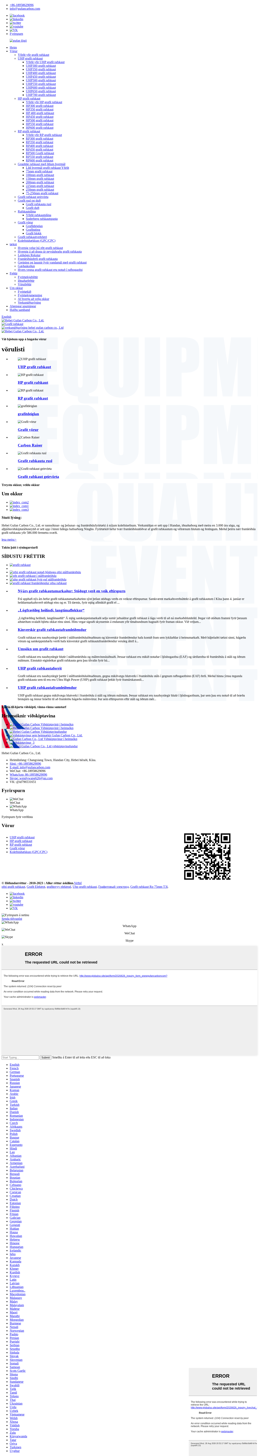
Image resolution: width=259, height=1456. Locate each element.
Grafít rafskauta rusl (38, 204)
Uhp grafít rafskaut (85, 886)
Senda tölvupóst (12, 918)
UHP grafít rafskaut (30, 58)
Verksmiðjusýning (29, 302)
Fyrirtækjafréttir (28, 277)
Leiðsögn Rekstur (29, 255)
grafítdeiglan (28, 414)
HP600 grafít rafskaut (39, 127)
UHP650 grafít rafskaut (41, 91)
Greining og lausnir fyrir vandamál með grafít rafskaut (52, 262)
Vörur (13, 51)
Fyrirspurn (16, 33)
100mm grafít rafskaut (40, 175)
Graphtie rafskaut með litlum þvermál (41, 164)
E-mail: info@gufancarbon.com (30, 767)
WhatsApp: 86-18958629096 (28, 774)
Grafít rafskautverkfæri (32, 237)
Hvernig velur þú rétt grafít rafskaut (40, 248)
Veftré (78, 883)
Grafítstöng (33, 229)
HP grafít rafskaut (29, 98)
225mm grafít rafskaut (40, 186)
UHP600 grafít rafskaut (41, 87)
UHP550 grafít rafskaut (41, 84)
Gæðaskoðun (26, 266)
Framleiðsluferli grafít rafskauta (38, 259)
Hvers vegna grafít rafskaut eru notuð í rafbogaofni (50, 269)
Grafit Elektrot (36, 886)
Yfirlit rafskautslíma (38, 215)
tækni (13, 244)
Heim (13, 47)
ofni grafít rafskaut (13, 886)
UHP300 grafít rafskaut (41, 65)
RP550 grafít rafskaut (39, 156)
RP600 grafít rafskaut (39, 160)
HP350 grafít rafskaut (39, 109)
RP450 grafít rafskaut (39, 149)
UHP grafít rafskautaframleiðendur (47, 687)
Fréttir (13, 273)
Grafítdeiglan (34, 226)
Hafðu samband (20, 310)
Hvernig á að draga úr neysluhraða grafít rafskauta (50, 251)
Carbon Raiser (30, 445)
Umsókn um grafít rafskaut (40, 649)
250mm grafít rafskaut (40, 189)
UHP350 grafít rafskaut (41, 69)
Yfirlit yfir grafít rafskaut (33, 54)
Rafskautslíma (27, 211)
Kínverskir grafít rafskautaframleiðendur (52, 629)
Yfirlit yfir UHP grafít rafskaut (45, 62)
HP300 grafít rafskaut (39, 105)
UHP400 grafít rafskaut (41, 73)
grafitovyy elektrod (59, 886)
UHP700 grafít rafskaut (41, 95)
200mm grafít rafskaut (40, 182)
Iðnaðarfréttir (26, 280)
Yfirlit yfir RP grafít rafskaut (44, 135)
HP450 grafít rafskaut (39, 116)
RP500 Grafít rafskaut (40, 153)
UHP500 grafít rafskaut (41, 80)
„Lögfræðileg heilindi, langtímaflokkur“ (51, 610)
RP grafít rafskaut (29, 131)
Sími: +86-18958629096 (25, 763)
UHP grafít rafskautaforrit (40, 668)
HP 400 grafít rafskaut (40, 113)
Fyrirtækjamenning (30, 295)
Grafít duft (32, 208)
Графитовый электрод (113, 886)
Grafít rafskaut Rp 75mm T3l (149, 886)
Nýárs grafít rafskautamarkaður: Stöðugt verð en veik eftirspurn (71, 591)
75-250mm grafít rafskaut (42, 193)
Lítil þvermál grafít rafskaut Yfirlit (47, 167)
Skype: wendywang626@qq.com (31, 778)
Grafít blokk (33, 233)
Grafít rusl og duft (29, 200)
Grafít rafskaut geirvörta (33, 197)
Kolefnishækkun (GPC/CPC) (36, 240)
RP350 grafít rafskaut (39, 142)
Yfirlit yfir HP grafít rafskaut (44, 102)
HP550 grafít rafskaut (39, 124)
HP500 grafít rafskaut (39, 120)
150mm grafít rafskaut (40, 178)
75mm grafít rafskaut (39, 171)
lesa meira (9, 539)
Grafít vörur (25, 222)
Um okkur (16, 288)
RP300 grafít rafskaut (39, 138)
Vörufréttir (24, 284)
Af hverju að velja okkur (33, 299)
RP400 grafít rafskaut (39, 146)
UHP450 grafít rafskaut (41, 76)
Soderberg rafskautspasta (42, 218)
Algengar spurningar (23, 306)
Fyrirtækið (24, 291)
